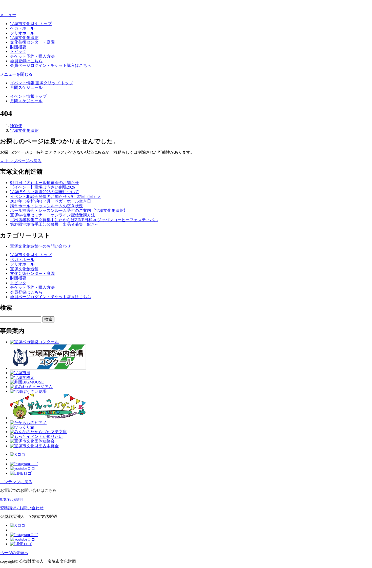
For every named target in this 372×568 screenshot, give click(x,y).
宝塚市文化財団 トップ (31, 24)
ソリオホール (22, 33)
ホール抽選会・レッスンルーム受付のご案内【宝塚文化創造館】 (69, 210)
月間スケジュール (26, 87)
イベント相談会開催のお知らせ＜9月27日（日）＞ (55, 196)
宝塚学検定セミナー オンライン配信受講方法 (52, 215)
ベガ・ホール (22, 28)
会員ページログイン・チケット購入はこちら (50, 65)
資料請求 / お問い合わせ (22, 508)
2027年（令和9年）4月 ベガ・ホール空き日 (50, 201)
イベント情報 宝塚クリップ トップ (41, 83)
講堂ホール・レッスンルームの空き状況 (46, 206)
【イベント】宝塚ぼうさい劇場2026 (42, 187)
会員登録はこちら (26, 61)
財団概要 (18, 47)
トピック (18, 51)
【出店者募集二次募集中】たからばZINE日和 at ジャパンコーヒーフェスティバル (84, 220)
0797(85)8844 (11, 499)
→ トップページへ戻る (21, 161)
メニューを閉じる (16, 74)
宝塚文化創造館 (24, 37)
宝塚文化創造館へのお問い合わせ (40, 246)
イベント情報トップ (28, 96)
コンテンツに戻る (16, 482)
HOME (16, 126)
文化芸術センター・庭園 (32, 42)
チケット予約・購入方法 (32, 56)
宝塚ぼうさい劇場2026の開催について (44, 192)
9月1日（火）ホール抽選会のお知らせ (44, 182)
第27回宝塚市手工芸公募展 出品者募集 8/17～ (54, 224)
